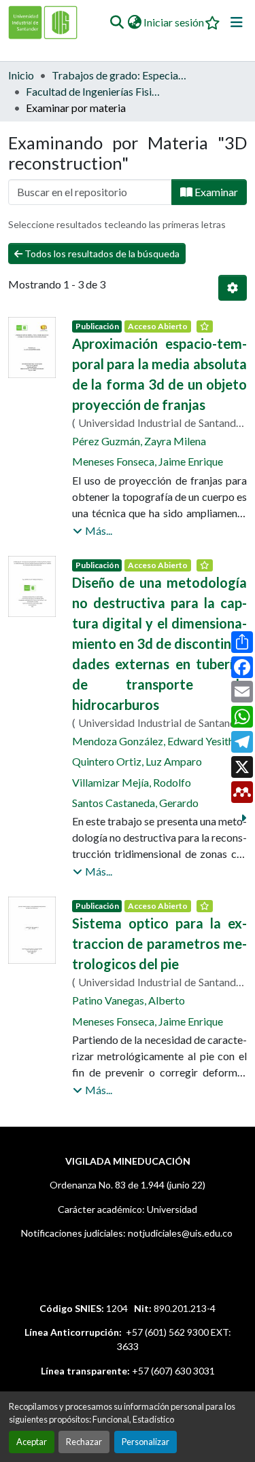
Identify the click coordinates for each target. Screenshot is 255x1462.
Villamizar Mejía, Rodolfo (131, 782)
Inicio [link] (21, 75)
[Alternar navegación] (236, 22)
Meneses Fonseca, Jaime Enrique (147, 461)
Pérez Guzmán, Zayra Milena (139, 440)
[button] (116, 22)
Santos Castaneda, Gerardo (135, 802)
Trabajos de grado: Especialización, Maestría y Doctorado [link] (120, 75)
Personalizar (145, 1441)
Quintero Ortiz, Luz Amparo (137, 761)
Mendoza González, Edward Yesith (153, 740)
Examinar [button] (215, 191)
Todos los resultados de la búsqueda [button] (101, 253)
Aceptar (31, 1441)
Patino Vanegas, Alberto (128, 1000)
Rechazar (84, 1441)
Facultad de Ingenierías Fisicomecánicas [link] (94, 91)
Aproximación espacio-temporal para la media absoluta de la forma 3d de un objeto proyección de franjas (159, 374)
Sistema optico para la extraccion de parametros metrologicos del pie (159, 943)
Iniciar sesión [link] (173, 22)
